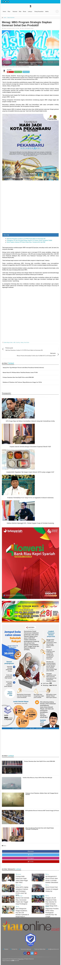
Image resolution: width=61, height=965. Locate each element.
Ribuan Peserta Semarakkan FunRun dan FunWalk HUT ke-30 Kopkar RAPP (36, 355)
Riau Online (26, 342)
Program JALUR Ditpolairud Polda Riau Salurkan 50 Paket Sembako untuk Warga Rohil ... (52, 902)
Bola (20, 11)
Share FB (26, 71)
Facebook (31, 851)
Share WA (18, 71)
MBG (14, 342)
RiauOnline (21, 959)
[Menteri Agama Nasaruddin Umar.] (30, 48)
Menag (22, 342)
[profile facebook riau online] (3, 1)
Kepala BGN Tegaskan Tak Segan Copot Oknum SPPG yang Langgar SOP (30, 472)
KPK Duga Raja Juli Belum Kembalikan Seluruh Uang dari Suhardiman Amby (30, 421)
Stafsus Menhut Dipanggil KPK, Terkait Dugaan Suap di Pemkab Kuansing (30, 523)
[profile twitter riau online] (5, 1)
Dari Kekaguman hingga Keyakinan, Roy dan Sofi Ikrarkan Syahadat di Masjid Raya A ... (22, 912)
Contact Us (14, 949)
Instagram (31, 858)
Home (4, 11)
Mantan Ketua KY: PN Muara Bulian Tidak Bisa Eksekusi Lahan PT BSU (20, 372)
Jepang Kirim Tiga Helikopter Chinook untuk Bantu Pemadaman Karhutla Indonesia (23, 367)
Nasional (15, 11)
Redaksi (6, 949)
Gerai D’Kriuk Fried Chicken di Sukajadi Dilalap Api (51, 889)
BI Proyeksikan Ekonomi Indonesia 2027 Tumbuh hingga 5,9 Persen (42, 810)
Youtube (31, 861)
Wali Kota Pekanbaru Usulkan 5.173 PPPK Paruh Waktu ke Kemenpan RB (26, 238)
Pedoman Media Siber (39, 949)
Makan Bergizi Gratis (8, 342)
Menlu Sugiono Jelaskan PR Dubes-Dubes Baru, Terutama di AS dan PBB (26, 242)
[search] (57, 11)
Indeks (47, 11)
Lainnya (30, 11)
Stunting (18, 342)
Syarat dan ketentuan (26, 949)
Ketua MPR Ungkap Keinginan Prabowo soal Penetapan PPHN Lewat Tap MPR (22, 891)
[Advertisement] (30, 222)
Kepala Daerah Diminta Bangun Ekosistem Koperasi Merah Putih (30, 446)
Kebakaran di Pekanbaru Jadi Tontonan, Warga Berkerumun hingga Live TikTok (22, 382)
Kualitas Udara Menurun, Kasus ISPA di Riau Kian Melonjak (37, 777)
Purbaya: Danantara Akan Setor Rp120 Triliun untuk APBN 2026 (18, 377)
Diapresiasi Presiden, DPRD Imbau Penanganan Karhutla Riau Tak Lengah (52, 912)
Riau (9, 11)
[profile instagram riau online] (8, 1)
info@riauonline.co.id (53, 949)
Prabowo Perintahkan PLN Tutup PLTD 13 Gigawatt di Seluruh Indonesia (30, 497)
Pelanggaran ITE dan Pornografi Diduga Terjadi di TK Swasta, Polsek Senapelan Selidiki (29, 240)
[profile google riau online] (35, 953)
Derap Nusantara (38, 11)
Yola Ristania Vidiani (28, 28)
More (4, 845)
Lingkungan (19, 895)
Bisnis (24, 11)
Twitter (31, 854)
